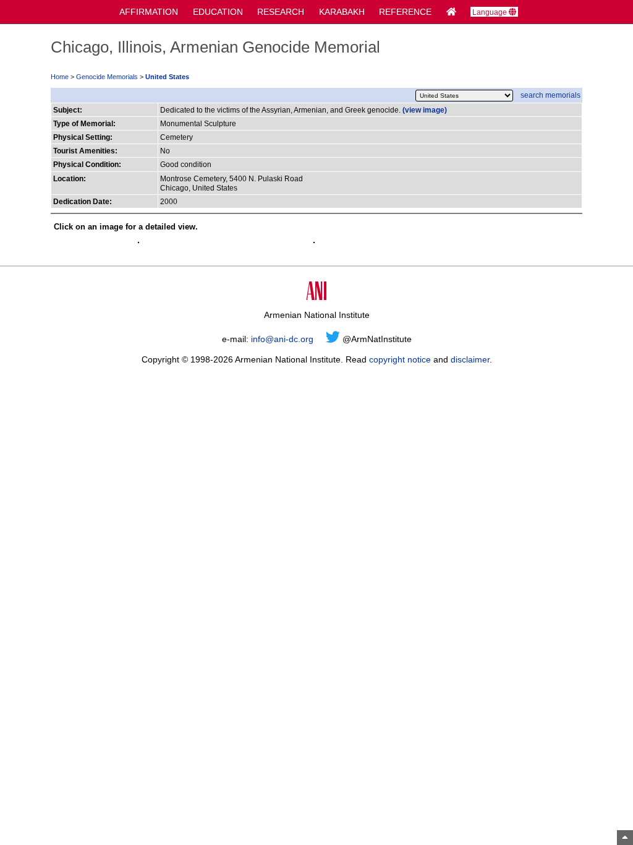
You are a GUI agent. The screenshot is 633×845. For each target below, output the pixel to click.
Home (60, 76)
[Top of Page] (625, 837)
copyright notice (400, 359)
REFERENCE (405, 12)
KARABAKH (342, 12)
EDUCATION (218, 12)
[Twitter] (333, 339)
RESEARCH (280, 12)
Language (490, 12)
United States (167, 76)
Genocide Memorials (107, 76)
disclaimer (470, 359)
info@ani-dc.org (282, 339)
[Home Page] (451, 12)
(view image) (424, 110)
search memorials (550, 95)
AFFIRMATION (148, 12)
